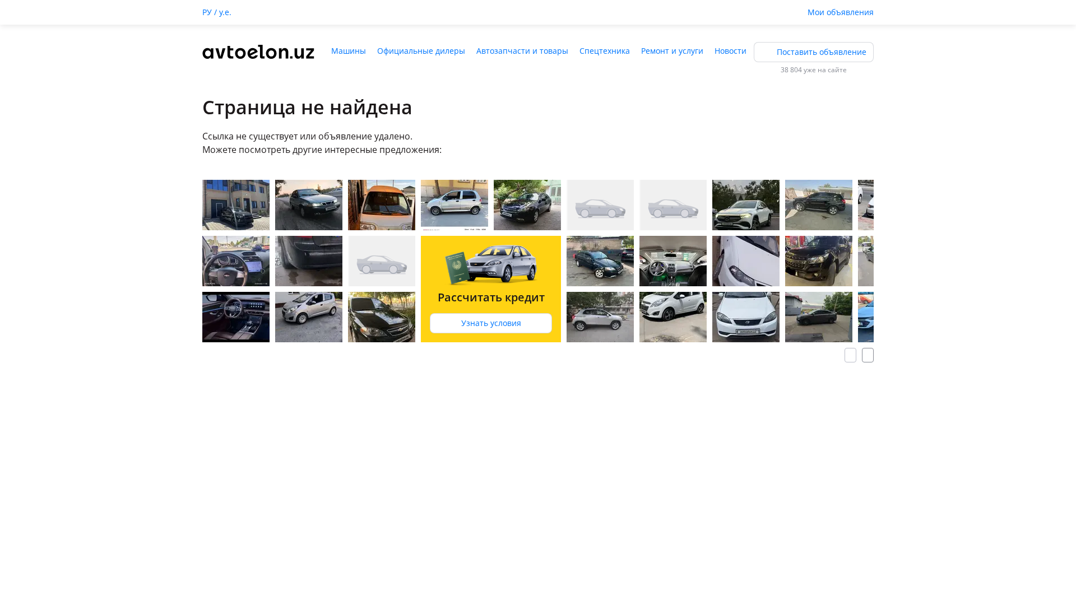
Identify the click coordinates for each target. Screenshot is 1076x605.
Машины (348, 50)
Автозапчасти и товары (522, 50)
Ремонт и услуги (672, 50)
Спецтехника (604, 50)
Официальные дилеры (421, 50)
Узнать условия (491, 323)
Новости (730, 50)
